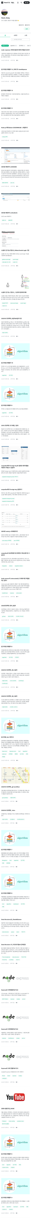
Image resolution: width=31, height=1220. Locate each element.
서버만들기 (4, 1078)
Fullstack (4, 1121)
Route (3, 1075)
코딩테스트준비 (5, 1167)
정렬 (27, 754)
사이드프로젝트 (13, 680)
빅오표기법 (4, 959)
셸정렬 (16, 754)
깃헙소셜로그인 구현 (6, 262)
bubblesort (16, 904)
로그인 (26, 2)
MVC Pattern (5, 999)
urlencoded (19, 593)
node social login (14, 303)
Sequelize (4, 565)
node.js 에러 (4, 136)
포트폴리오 (12, 819)
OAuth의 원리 (5, 303)
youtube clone (20, 1121)
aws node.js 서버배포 (6, 540)
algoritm (8, 1164)
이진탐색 (17, 657)
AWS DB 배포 (5, 182)
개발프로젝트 (4, 680)
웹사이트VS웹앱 (5, 1123)
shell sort (4, 754)
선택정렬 (10, 754)
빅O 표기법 (23, 957)
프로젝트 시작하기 (13, 707)
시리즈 (15, 35)
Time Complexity (6, 957)
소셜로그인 (15, 262)
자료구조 (23, 932)
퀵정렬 (3, 756)
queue (12, 932)
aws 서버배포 (16, 540)
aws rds (12, 182)
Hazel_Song (5, 18)
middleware (11, 1038)
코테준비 (12, 1167)
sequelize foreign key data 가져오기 (10, 476)
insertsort (16, 1206)
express (12, 593)
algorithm (13, 45)
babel (8, 1075)
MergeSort (4, 860)
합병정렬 (8, 863)
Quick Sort (4, 751)
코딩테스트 (4, 1209)
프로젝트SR (21, 680)
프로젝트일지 (4, 683)
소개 (26, 35)
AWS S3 (4, 220)
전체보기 (5, 45)
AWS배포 (10, 220)
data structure (5, 932)
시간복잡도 (11, 959)
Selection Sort (13, 751)
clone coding (12, 1121)
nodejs (18, 999)
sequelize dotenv (19, 565)
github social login (6, 259)
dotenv (10, 565)
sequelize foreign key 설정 (8, 501)
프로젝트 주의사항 (19, 616)
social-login (15, 259)
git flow (3, 616)
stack (18, 932)
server (23, 999)
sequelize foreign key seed (8, 498)
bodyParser (5, 593)
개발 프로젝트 (5, 332)
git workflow (5, 797)
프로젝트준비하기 (20, 819)
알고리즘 (22, 45)
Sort (19, 751)
